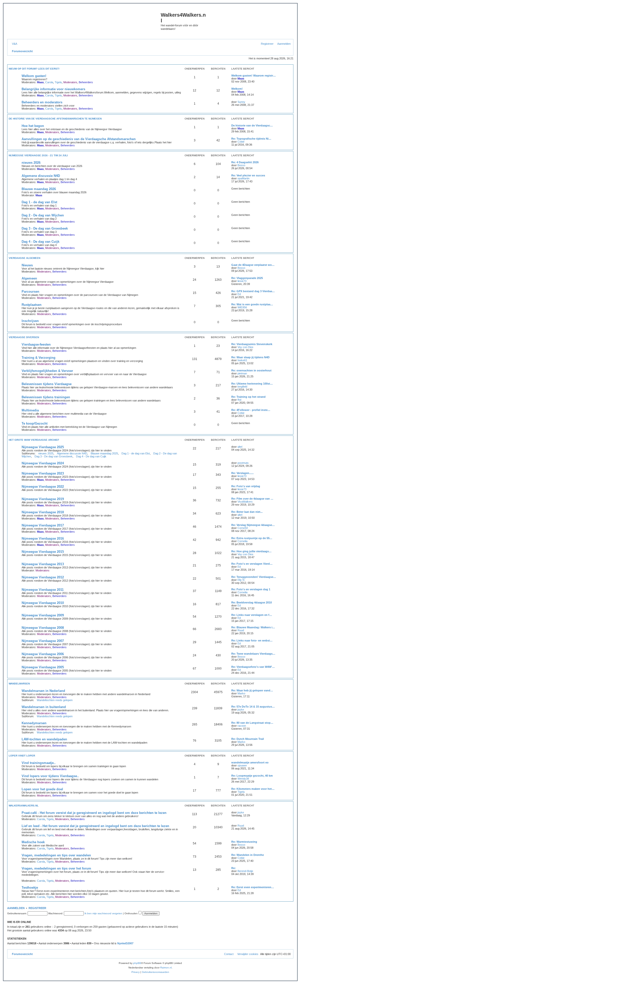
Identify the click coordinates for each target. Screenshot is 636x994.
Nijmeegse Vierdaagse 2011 (43, 590)
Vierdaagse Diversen (24, 337)
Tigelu (58, 82)
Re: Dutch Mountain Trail (247, 738)
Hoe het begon (33, 126)
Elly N (241, 579)
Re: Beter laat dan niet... (247, 511)
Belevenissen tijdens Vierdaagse (47, 384)
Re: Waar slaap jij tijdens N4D (250, 357)
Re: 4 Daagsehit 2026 (245, 162)
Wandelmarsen (19, 683)
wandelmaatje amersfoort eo (250, 762)
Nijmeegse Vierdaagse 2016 (43, 538)
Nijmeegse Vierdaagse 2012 (43, 577)
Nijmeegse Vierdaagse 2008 (43, 628)
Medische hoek (33, 842)
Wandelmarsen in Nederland (43, 691)
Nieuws (27, 265)
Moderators (70, 82)
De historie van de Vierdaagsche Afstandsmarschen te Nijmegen (55, 118)
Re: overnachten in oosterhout (251, 370)
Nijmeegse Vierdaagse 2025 (43, 447)
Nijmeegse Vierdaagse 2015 (43, 552)
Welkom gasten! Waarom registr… (253, 75)
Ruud (241, 630)
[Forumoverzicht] (84, 22)
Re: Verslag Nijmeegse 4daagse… (253, 524)
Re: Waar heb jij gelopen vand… (252, 690)
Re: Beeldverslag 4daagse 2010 (251, 602)
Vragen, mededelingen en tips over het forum (56, 868)
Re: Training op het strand (248, 396)
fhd (239, 399)
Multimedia (30, 410)
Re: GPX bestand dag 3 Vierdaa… (253, 291)
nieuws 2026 (31, 162)
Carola (49, 82)
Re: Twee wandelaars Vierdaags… (253, 653)
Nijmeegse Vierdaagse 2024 (43, 463)
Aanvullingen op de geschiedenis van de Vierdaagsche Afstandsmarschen (79, 139)
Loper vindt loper (22, 755)
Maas (40, 82)
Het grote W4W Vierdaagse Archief (34, 439)
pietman (242, 373)
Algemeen (29, 278)
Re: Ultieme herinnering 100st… (252, 383)
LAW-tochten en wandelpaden (44, 739)
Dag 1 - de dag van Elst (39, 202)
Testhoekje (30, 887)
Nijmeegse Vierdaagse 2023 (43, 473)
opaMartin (243, 178)
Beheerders (86, 82)
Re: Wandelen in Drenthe (247, 854)
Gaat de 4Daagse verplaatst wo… (253, 264)
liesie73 (242, 280)
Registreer (37, 908)
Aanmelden (16, 908)
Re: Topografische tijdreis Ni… (251, 138)
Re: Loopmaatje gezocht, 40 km (252, 775)
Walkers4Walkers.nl (24, 805)
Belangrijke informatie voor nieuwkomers (53, 89)
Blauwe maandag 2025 (104, 453)
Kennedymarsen (34, 723)
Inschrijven (30, 321)
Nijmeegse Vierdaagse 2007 (43, 641)
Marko (241, 693)
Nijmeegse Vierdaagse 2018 (43, 512)
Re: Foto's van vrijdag (245, 486)
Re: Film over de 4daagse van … (252, 498)
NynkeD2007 (125, 943)
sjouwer (242, 765)
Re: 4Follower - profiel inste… (250, 409)
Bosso (241, 165)
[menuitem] (13, 44)
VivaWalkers (245, 501)
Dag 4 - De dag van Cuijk (40, 241)
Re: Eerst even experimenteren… (252, 887)
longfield (242, 386)
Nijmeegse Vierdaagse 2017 (43, 525)
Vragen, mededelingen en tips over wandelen (56, 855)
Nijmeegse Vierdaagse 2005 (43, 667)
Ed (239, 294)
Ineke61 (242, 360)
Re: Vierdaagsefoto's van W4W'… (253, 666)
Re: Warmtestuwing (244, 841)
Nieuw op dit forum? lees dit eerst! (34, 68)
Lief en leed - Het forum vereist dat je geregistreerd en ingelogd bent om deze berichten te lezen (95, 826)
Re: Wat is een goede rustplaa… (252, 304)
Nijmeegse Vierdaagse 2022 (43, 486)
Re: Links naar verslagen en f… (251, 614)
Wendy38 (243, 778)
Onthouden (131, 913)
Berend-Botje (245, 871)
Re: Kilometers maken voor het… (253, 788)
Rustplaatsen (31, 305)
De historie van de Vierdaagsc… (252, 125)
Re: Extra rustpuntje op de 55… (251, 538)
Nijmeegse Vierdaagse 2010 (43, 603)
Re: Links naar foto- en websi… (252, 640)
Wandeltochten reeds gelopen (55, 700)
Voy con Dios (245, 347)
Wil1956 (242, 307)
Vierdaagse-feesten (36, 344)
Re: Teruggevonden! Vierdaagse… (253, 576)
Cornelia (242, 541)
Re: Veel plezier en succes (248, 175)
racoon (242, 725)
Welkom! (237, 88)
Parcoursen (30, 291)
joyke (241, 709)
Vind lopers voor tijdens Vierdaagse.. (50, 776)
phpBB (137, 963)
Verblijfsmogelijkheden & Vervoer (47, 371)
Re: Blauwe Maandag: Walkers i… (253, 627)
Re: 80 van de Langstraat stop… (252, 722)
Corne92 (243, 527)
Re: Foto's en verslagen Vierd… (252, 563)
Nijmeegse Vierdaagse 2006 (43, 654)
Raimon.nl (166, 967)
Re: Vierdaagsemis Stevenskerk (251, 344)
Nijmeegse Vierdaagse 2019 (43, 499)
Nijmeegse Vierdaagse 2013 (43, 564)
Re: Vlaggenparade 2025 (247, 278)
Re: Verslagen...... (242, 473)
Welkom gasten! (34, 76)
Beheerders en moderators (42, 102)
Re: (233, 868)
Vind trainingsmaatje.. (39, 763)
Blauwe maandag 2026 (39, 189)
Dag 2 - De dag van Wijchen (43, 215)
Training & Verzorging (38, 357)
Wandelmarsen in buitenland (44, 707)
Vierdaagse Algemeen (24, 258)
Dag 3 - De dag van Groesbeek (45, 228)
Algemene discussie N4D (41, 176)
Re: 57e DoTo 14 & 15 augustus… (253, 706)
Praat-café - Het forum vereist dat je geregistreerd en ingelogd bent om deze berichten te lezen (94, 813)
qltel (240, 446)
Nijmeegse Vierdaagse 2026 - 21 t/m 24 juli (38, 155)
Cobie (241, 141)
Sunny (241, 101)
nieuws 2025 (45, 453)
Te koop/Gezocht (34, 423)
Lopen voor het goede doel (42, 789)
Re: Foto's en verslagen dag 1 (250, 589)
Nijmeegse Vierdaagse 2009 (43, 615)
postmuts (243, 462)
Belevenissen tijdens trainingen (46, 397)
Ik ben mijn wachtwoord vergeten (103, 913)
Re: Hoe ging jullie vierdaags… (251, 551)
